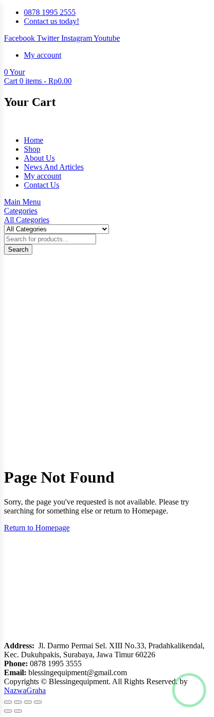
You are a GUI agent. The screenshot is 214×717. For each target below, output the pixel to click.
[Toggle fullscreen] (18, 702)
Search (18, 249)
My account (42, 176)
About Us (39, 158)
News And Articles (54, 167)
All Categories (26, 219)
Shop (32, 149)
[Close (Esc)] (38, 702)
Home (33, 140)
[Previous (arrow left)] (8, 711)
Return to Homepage (37, 527)
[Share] (28, 702)
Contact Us (41, 185)
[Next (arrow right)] (18, 711)
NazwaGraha (25, 690)
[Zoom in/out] (8, 702)
